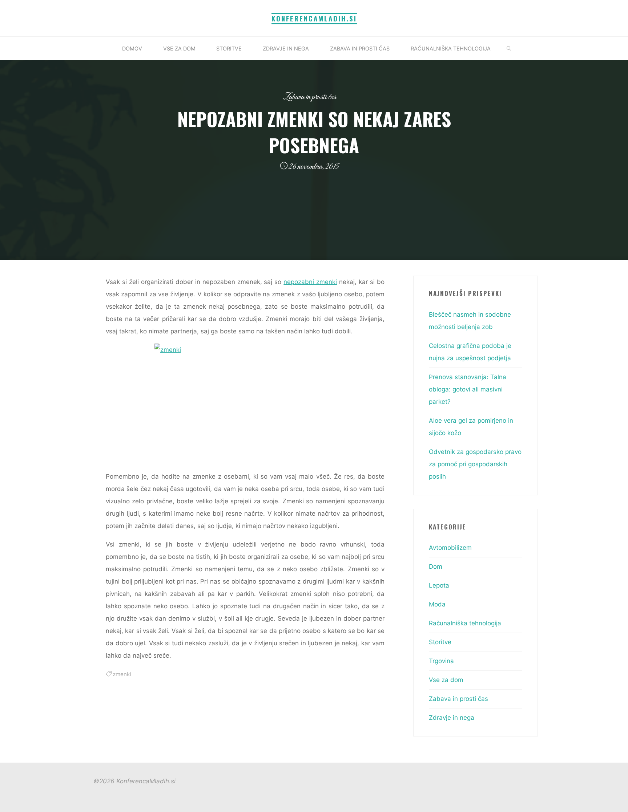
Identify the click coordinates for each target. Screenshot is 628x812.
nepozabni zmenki (310, 281)
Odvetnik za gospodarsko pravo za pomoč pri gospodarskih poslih (475, 464)
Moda (437, 604)
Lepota (439, 585)
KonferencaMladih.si (314, 18)
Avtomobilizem (450, 547)
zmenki (122, 674)
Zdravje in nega (451, 717)
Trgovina (441, 661)
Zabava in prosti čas (309, 97)
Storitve (440, 642)
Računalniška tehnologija (465, 623)
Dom (435, 566)
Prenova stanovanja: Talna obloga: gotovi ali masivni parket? (467, 389)
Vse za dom (446, 679)
